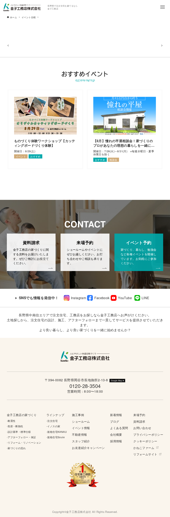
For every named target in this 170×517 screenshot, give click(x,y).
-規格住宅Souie (55, 437)
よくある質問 (119, 428)
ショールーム (81, 421)
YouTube (125, 297)
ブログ (114, 421)
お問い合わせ (142, 428)
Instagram (78, 297)
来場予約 (139, 415)
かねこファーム (143, 447)
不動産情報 (79, 434)
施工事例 (78, 415)
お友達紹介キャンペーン (88, 447)
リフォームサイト (145, 454)
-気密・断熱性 (15, 426)
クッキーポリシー (145, 441)
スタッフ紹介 (81, 441)
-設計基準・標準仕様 (19, 431)
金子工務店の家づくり (22, 415)
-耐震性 (11, 420)
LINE (145, 297)
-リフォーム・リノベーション (24, 442)
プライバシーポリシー (148, 434)
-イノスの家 (53, 426)
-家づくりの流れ (16, 448)
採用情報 (116, 441)
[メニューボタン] (162, 7)
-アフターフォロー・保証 (21, 437)
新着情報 (116, 415)
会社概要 (116, 434)
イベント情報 (81, 428)
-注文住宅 (52, 420)
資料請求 (139, 421)
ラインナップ (55, 415)
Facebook (101, 297)
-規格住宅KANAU (56, 431)
